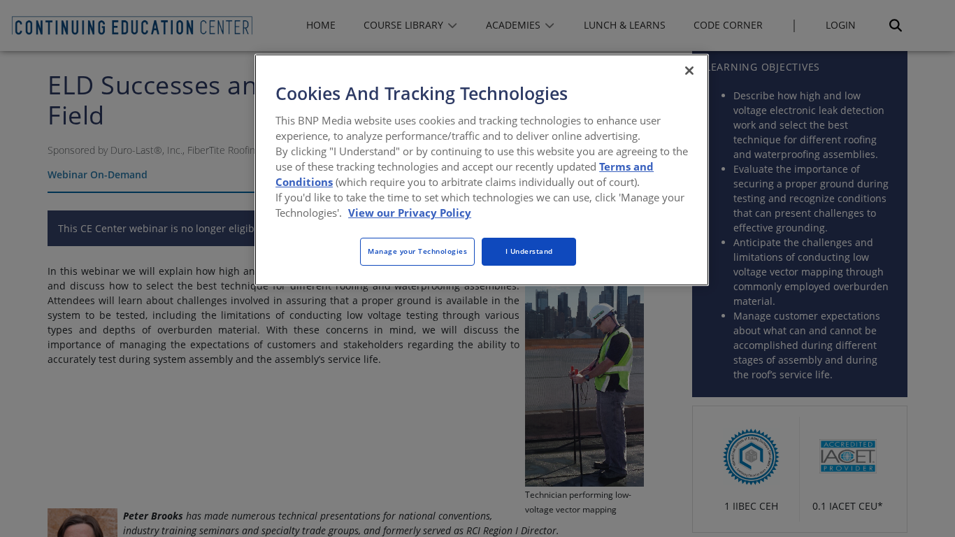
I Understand (529, 251)
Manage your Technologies (417, 251)
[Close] (689, 70)
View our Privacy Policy (409, 213)
